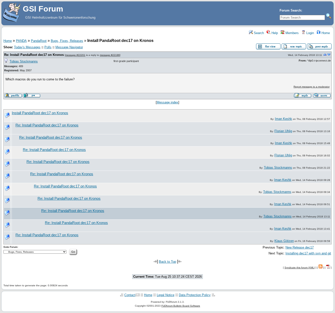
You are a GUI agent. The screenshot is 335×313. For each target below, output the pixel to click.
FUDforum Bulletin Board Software (180, 305)
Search (258, 33)
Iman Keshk (283, 119)
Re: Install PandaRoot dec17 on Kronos (34, 55)
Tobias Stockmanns (24, 61)
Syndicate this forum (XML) (299, 267)
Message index (167, 102)
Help (274, 33)
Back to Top (167, 261)
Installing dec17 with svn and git (308, 253)
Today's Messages (27, 47)
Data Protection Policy (195, 295)
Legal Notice (165, 295)
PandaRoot (39, 41)
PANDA (21, 41)
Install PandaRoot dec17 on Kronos (40, 113)
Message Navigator (69, 47)
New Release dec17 (299, 247)
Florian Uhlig (283, 131)
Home (325, 33)
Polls (48, 47)
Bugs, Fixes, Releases (67, 41)
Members (291, 33)
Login (309, 33)
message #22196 (110, 55)
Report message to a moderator (312, 86)
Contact (129, 295)
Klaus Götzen (284, 241)
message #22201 (75, 55)
